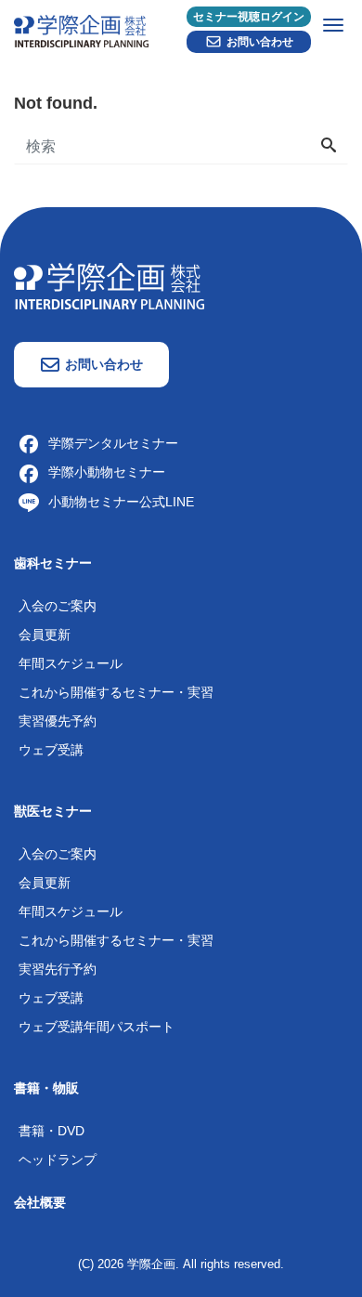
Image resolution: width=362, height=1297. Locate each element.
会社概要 (40, 1202)
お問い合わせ (259, 41)
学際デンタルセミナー (113, 443)
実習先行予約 (58, 969)
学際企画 (151, 1264)
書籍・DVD (51, 1130)
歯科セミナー (53, 563)
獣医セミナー (53, 811)
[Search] (328, 147)
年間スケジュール (71, 663)
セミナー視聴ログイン (248, 16)
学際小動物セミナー (106, 472)
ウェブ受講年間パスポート (97, 1026)
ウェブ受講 (51, 749)
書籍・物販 (46, 1088)
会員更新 (45, 634)
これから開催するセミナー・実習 (116, 692)
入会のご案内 (58, 605)
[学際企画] (181, 27)
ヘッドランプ (58, 1159)
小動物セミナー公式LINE (121, 501)
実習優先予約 (58, 721)
